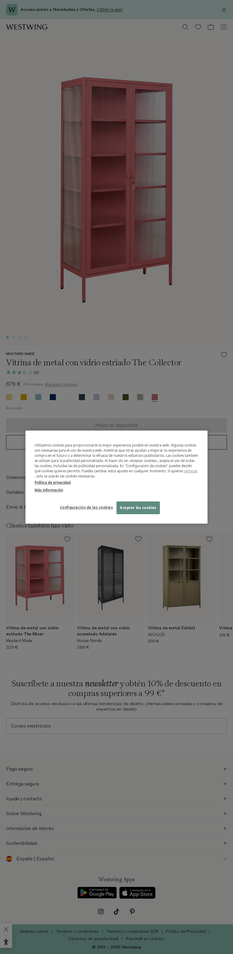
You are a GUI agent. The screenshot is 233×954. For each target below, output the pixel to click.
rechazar (191, 471)
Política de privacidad (53, 482)
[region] (116, 477)
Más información (49, 490)
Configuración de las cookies (86, 507)
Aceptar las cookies (138, 507)
